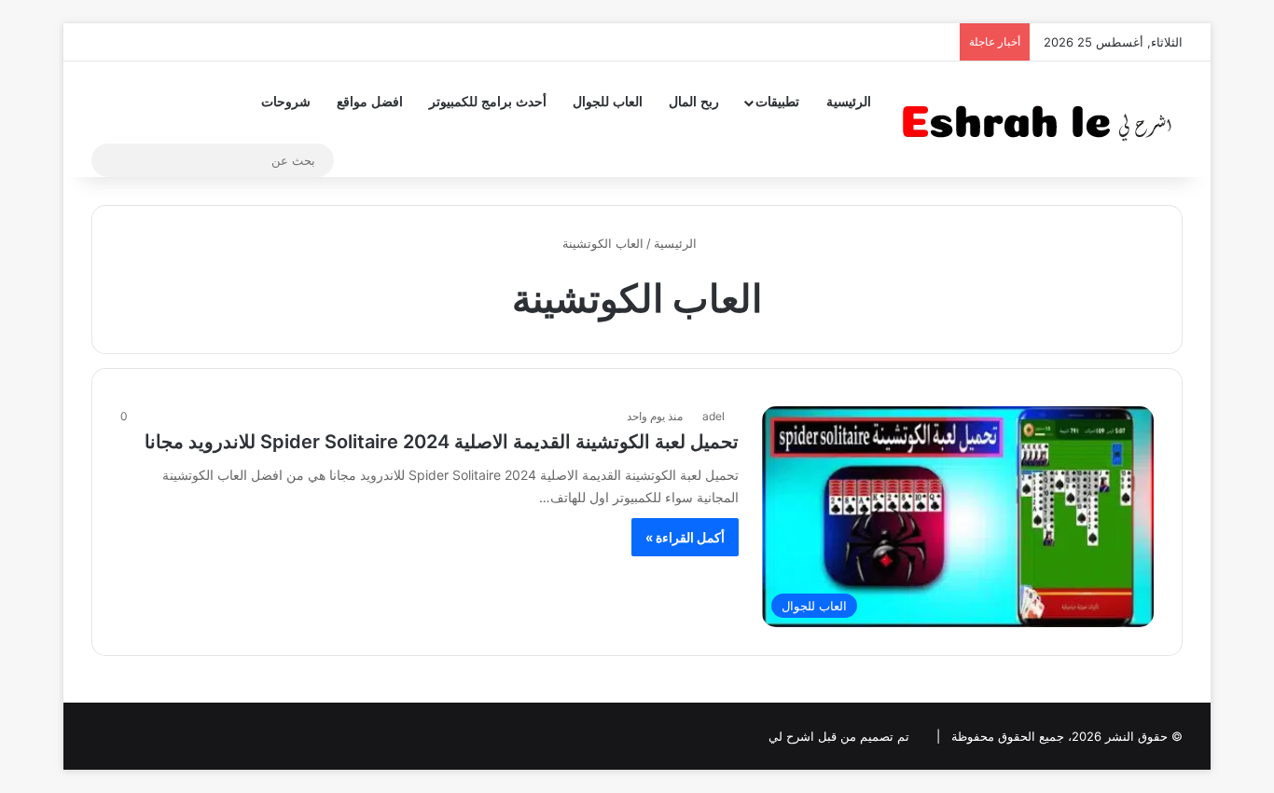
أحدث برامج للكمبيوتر (488, 102)
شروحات (286, 102)
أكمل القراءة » (685, 537)
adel (713, 416)
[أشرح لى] (1043, 119)
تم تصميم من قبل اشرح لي (839, 736)
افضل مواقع (370, 102)
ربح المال (694, 102)
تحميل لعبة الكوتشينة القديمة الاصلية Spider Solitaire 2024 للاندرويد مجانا (442, 442)
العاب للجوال (608, 102)
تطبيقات (777, 102)
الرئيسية (848, 102)
